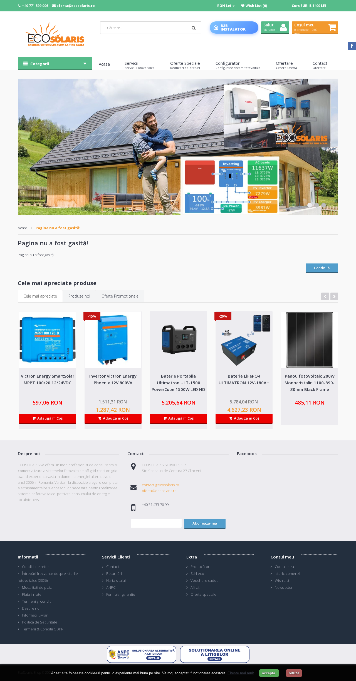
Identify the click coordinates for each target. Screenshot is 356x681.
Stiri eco (197, 573)
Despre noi (31, 608)
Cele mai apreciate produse (57, 283)
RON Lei (224, 5)
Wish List (282, 580)
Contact (112, 566)
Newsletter (284, 587)
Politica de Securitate (39, 622)
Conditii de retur (35, 566)
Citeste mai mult (241, 673)
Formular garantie (120, 594)
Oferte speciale (203, 594)
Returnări (114, 573)
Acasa (23, 227)
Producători (200, 566)
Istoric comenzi (287, 573)
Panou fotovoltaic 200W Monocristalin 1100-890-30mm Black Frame (310, 382)
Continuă (322, 267)
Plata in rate (31, 594)
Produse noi (79, 296)
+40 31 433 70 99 (155, 504)
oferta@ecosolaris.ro (75, 5)
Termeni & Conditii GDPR (42, 629)
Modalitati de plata (37, 587)
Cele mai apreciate (40, 296)
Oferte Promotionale (120, 296)
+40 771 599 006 (35, 5)
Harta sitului (116, 580)
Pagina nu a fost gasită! (58, 227)
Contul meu (284, 566)
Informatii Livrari (35, 615)
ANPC (110, 587)
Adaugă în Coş (49, 418)
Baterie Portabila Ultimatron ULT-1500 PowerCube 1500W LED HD (178, 382)
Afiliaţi (195, 587)
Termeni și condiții (37, 601)
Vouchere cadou (205, 580)
